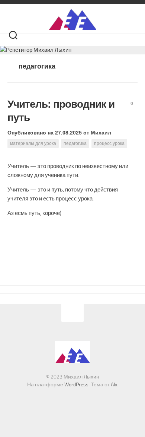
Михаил (101, 133)
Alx (114, 384)
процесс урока (109, 143)
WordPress (76, 384)
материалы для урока (33, 143)
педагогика (75, 143)
